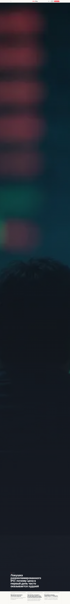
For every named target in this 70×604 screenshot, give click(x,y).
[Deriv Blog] (35, 1)
